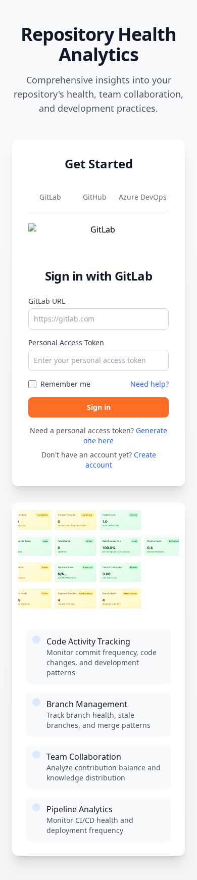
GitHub (95, 197)
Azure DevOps (143, 197)
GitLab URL (46, 301)
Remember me (65, 384)
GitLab (50, 197)
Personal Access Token (66, 342)
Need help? (149, 384)
